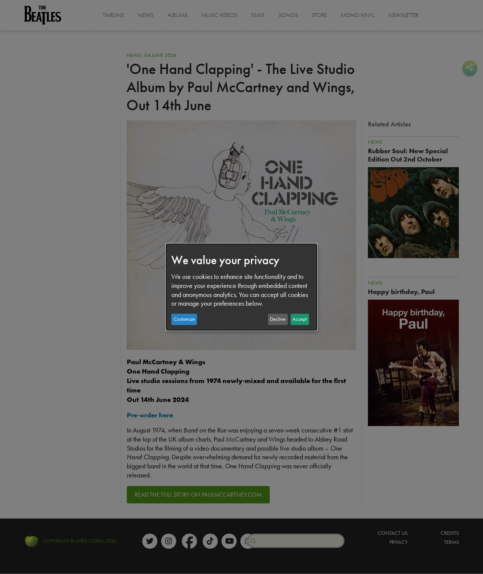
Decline (278, 319)
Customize (184, 319)
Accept (299, 319)
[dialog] (241, 287)
